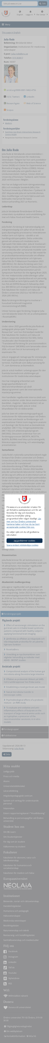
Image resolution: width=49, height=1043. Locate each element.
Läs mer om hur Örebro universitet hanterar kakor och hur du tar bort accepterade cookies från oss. (24, 523)
